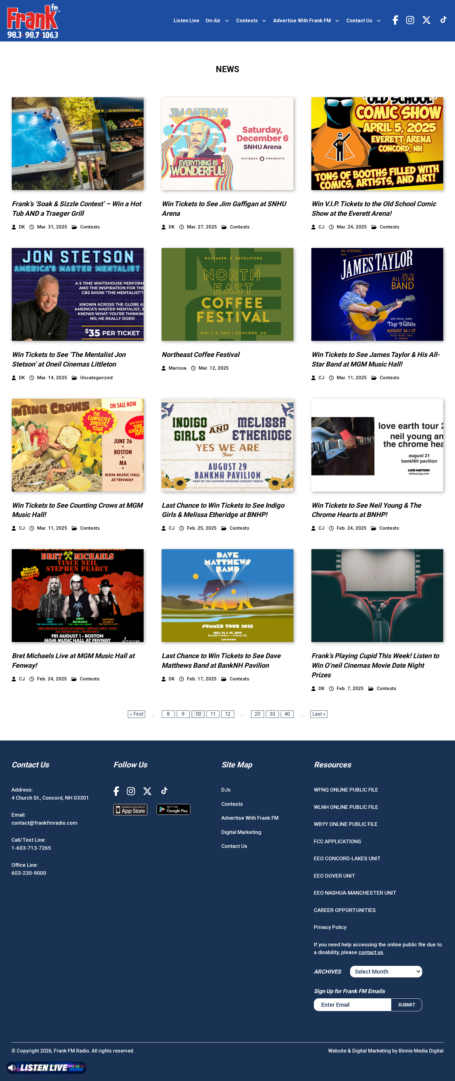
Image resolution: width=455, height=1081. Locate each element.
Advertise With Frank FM (302, 21)
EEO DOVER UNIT (334, 876)
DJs (226, 790)
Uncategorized (96, 378)
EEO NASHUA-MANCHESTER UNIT (355, 893)
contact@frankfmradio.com (44, 823)
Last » (319, 714)
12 (228, 714)
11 (213, 714)
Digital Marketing (241, 832)
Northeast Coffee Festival (200, 354)
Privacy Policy (330, 927)
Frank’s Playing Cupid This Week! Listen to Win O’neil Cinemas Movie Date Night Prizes (375, 665)
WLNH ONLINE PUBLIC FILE (346, 807)
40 (287, 714)
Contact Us (359, 21)
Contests (247, 21)
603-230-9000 (28, 873)
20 (257, 714)
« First (136, 714)
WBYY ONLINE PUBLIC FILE (346, 824)
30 (272, 714)
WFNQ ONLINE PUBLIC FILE (346, 790)
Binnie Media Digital (421, 1051)
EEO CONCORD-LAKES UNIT (347, 858)
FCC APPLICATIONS (337, 841)
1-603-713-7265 (31, 848)
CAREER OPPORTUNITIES (345, 910)
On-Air (213, 21)
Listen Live (186, 21)
